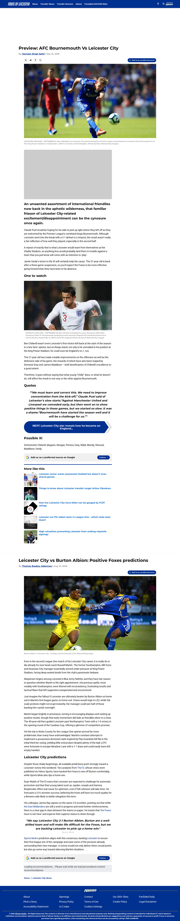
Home (27, 878)
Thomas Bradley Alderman (37, 566)
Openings (64, 896)
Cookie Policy (120, 901)
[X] (163, 4)
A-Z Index (64, 906)
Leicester (92, 838)
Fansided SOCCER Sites (95, 4)
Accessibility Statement (35, 906)
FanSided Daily (147, 896)
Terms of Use (91, 901)
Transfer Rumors (65, 4)
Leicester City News (42, 878)
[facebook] (158, 4)
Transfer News (47, 4)
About (79, 4)
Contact (88, 896)
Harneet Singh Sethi (33, 54)
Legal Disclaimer (148, 901)
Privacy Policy (66, 901)
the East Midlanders (35, 806)
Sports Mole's (31, 838)
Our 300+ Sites (120, 896)
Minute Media (20, 914)
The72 (80, 767)
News (35, 4)
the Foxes (106, 810)
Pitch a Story (30, 901)
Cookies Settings (93, 906)
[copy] (40, 60)
